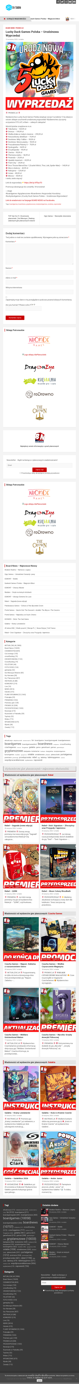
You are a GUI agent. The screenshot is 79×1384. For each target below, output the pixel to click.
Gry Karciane (9, 675)
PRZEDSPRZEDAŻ (11, 708)
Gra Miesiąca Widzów (12, 673)
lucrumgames (9, 755)
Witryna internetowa (14, 287)
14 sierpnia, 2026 (47, 1040)
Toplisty (7, 716)
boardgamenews (64, 740)
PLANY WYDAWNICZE (13, 695)
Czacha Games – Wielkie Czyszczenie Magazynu (53, 965)
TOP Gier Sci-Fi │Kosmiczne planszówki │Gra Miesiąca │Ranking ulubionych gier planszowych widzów (21, 218)
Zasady (7, 727)
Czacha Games (55, 913)
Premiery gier (9, 703)
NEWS (7, 689)
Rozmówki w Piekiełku (13, 714)
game (38, 747)
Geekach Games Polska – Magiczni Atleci (20, 583)
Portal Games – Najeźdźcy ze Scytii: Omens (20, 615)
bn (33, 740)
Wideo (7, 719)
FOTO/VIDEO (9, 667)
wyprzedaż (57, 204)
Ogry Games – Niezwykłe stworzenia (57, 216)
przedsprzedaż (25, 757)
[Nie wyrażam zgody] (76, 1378)
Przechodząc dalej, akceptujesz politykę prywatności (40, 473)
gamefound (45, 747)
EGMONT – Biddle (11, 579)
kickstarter (35, 751)
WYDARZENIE (10, 722)
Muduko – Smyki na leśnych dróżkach (18, 592)
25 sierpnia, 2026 (47, 831)
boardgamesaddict (29, 744)
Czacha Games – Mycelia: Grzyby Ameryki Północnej (57, 1036)
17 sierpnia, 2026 (10, 1040)
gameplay (8, 670)
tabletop (44, 757)
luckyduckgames (41, 204)
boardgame (39, 740)
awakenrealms (27, 740)
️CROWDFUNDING (11, 659)
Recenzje (8, 711)
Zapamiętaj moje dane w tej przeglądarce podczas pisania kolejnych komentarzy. (39, 300)
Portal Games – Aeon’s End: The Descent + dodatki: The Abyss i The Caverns (32, 610)
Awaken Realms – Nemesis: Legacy (18, 570)
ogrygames (24, 754)
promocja (15, 757)
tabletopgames (54, 757)
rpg (39, 757)
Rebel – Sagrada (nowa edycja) (16, 601)
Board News (10, 28)
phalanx (48, 754)
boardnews (22, 204)
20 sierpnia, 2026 (47, 894)
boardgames (13, 204)
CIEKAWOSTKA (10, 651)
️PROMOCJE (20, 28)
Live (6, 686)
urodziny (50, 204)
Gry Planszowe (10, 678)
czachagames (10, 747)
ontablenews (40, 755)
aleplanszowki (17, 740)
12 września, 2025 (11, 39)
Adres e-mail (11, 278)
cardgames (56, 744)
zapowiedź (38, 760)
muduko (17, 754)
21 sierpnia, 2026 (10, 894)
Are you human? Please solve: (18, 305)
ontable (21, 39)
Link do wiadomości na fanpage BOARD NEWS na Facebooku (30, 200)
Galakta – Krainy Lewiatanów (15, 624)
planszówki (55, 754)
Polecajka (8, 697)
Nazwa (9, 268)
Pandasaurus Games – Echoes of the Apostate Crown (24, 606)
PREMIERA (9, 700)
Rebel (50, 775)
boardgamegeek (51, 740)
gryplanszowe (30, 204)
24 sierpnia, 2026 (10, 969)
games (53, 747)
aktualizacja (9, 740)
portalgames (66, 754)
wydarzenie (29, 760)
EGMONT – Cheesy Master (46, 19)
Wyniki (7, 725)
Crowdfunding (10, 662)
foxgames (25, 747)
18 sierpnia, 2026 (47, 969)
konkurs (43, 751)
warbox (63, 757)
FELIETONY (9, 664)
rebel (34, 757)
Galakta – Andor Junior (52, 1178)
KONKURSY (9, 684)
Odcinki (7, 692)
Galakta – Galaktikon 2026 (16, 1178)
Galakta (51, 1062)
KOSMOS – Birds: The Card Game (17, 619)
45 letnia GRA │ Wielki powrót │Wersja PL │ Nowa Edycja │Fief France (30, 628)
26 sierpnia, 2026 (10, 828)
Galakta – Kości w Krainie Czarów (57, 1113)
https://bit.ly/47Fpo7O (33, 183)
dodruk (19, 747)
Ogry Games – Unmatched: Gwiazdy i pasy (20, 574)
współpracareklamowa (14, 760)
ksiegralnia (49, 751)
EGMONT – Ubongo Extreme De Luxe (18, 597)
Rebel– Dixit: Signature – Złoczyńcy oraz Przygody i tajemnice (27, 633)
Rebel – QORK (11, 891)
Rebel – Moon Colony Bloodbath (56, 891)
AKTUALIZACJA (10, 645)
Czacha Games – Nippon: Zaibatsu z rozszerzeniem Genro (20, 965)
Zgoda (40, 1380)
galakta (32, 747)
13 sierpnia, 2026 (47, 1181)
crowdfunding (9, 656)
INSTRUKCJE (9, 681)
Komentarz (11, 242)
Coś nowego (9, 654)
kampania (27, 751)
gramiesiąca (60, 747)
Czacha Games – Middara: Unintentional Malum (16, 1036)
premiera (8, 757)
